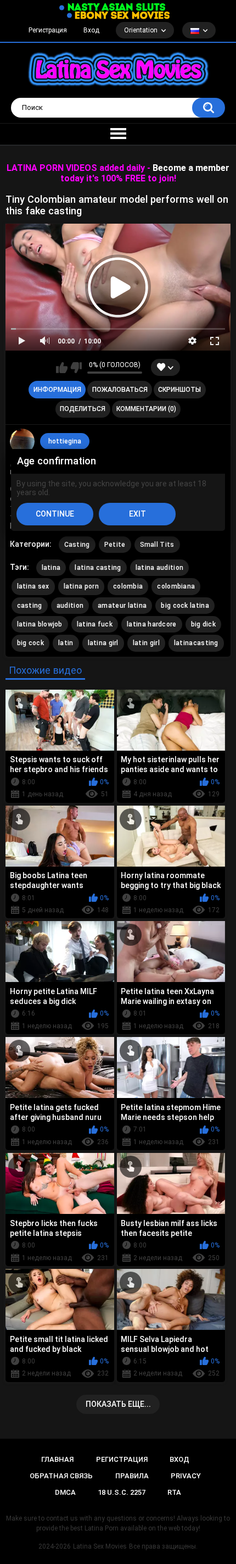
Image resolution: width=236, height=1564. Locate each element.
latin (66, 643)
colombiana (176, 586)
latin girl (146, 643)
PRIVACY (186, 1476)
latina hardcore (152, 624)
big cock (30, 643)
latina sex (33, 586)
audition (70, 605)
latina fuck (95, 624)
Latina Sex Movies (100, 1546)
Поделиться (82, 409)
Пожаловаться (120, 389)
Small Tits (157, 544)
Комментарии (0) (146, 409)
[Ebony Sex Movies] (118, 15)
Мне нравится (62, 367)
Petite (115, 544)
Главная (57, 1459)
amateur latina (122, 605)
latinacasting (196, 643)
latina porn (81, 586)
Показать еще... (118, 1404)
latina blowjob (40, 624)
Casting (77, 544)
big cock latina (185, 605)
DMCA (65, 1492)
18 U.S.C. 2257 (121, 1492)
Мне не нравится (76, 367)
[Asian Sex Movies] (112, 7)
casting (29, 605)
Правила (132, 1476)
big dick (203, 624)
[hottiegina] (22, 441)
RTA (174, 1492)
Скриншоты (179, 389)
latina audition (160, 568)
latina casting (98, 568)
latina (51, 568)
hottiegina (64, 441)
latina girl (103, 643)
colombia (128, 586)
